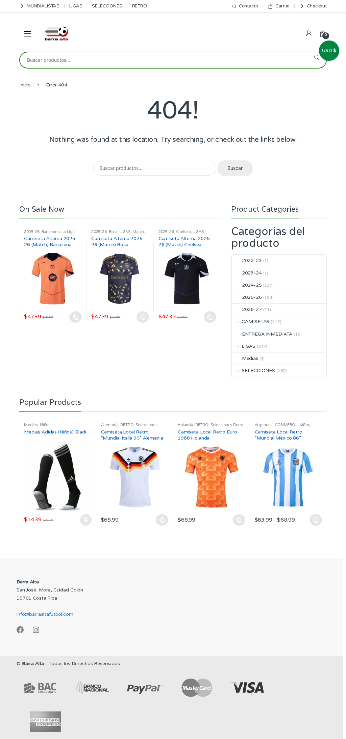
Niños (45, 425)
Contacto (248, 6)
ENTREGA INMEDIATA (267, 334)
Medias (250, 358)
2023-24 (252, 273)
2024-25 (252, 285)
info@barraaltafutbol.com (45, 614)
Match (138, 232)
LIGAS (75, 6)
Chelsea (183, 232)
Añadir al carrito (85, 520)
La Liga (68, 232)
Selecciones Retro (227, 425)
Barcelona (51, 232)
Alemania (110, 425)
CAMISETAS (255, 321)
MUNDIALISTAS (43, 6)
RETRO (139, 6)
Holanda (185, 425)
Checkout (317, 6)
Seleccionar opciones (76, 317)
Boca (113, 232)
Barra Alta (33, 663)
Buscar (316, 60)
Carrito (282, 6)
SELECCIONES (107, 6)
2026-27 (252, 309)
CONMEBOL (286, 425)
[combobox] (163, 60)
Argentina (264, 425)
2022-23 (252, 260)
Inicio (25, 85)
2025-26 (32, 232)
